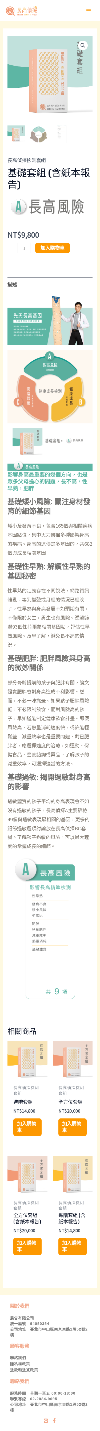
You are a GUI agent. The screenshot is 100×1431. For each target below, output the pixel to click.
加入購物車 (53, 248)
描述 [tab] (12, 284)
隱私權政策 (20, 1364)
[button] (83, 45)
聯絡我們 (18, 1358)
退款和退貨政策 (24, 1370)
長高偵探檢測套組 (26, 160)
